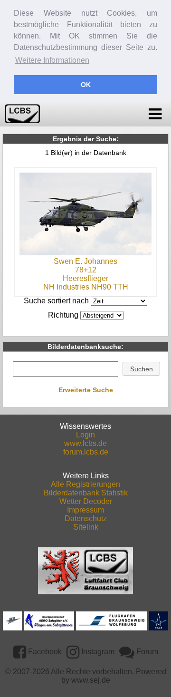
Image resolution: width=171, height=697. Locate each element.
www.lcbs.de (85, 443)
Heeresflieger (85, 278)
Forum (146, 652)
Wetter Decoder (85, 501)
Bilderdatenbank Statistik (86, 493)
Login (85, 435)
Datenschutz (86, 518)
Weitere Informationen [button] (52, 60)
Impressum (85, 510)
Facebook (44, 652)
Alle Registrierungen (85, 484)
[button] (141, 369)
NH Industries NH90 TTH (85, 287)
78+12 (85, 270)
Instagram (96, 652)
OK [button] (86, 84)
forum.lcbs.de (85, 452)
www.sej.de (90, 680)
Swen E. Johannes (85, 261)
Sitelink (85, 527)
